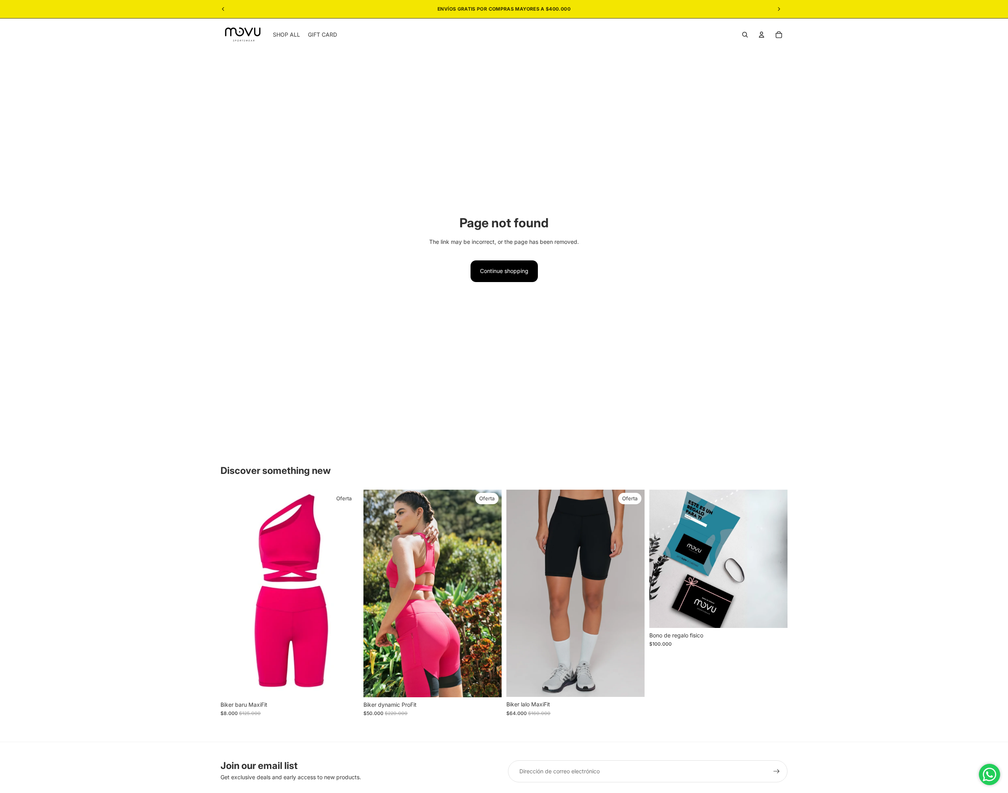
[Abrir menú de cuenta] (761, 34)
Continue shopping (504, 270)
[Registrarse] (776, 771)
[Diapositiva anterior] (223, 9)
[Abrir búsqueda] (745, 34)
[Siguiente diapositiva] (779, 9)
